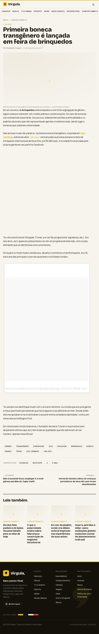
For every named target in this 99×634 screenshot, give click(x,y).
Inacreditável (73, 11)
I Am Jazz (48, 451)
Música (15, 11)
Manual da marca (84, 589)
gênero (8, 446)
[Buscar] (93, 4)
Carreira (59, 585)
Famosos (6, 11)
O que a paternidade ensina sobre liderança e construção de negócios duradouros (35, 534)
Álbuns (58, 602)
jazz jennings (32, 451)
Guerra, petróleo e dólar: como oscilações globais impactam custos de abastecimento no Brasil (85, 532)
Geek (58, 593)
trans (19, 451)
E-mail (55, 463)
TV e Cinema (26, 11)
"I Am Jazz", (34, 137)
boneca (90, 446)
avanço (8, 451)
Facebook (23, 463)
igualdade (62, 446)
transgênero (22, 446)
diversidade (38, 446)
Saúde (47, 11)
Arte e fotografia (63, 598)
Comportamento (90, 11)
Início (5, 20)
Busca (79, 585)
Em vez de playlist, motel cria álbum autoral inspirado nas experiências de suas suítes (61, 531)
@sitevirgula (14, 604)
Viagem (59, 589)
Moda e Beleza (58, 11)
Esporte (38, 11)
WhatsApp (37, 463)
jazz (51, 446)
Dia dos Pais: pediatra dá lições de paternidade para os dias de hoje (13, 531)
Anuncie (80, 580)
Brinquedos (76, 446)
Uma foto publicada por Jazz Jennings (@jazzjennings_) (34, 388)
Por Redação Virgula (12, 48)
